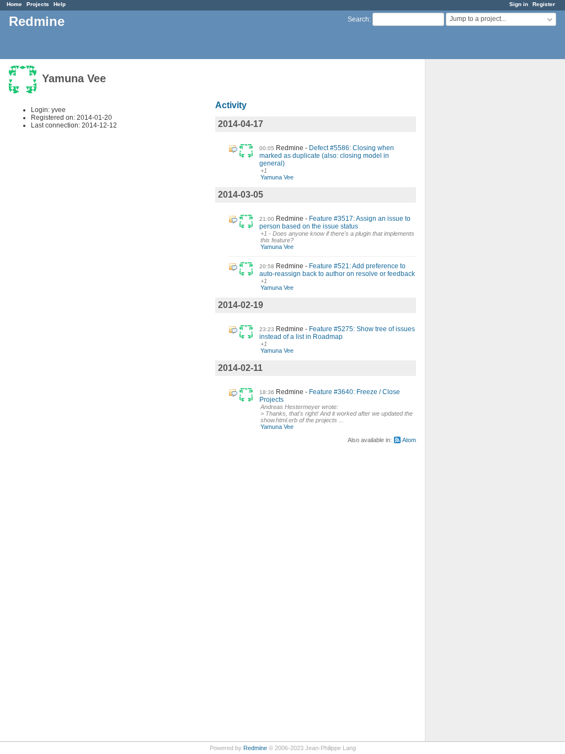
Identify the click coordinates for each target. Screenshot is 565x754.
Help (60, 4)
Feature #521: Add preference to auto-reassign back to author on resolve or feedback (337, 270)
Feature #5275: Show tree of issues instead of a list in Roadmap (337, 333)
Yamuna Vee (277, 177)
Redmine (255, 748)
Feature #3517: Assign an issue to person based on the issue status (335, 222)
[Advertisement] (480, 232)
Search (358, 19)
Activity (231, 105)
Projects (37, 4)
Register (543, 4)
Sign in (518, 4)
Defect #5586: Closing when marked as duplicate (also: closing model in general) (326, 155)
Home (14, 4)
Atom (409, 440)
